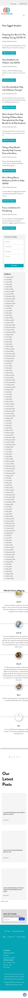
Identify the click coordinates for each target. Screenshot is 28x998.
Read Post (6, 820)
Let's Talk (14, 266)
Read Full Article (9, 53)
